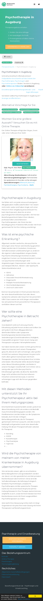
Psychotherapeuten (9, 83)
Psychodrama (23, 185)
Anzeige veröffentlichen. (11, 98)
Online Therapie (8, 559)
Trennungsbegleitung (10, 564)
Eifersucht (24, 182)
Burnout (31, 182)
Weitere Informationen (24, 599)
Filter (8, 57)
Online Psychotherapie (10, 109)
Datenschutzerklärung (10, 574)
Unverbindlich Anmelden (18, 47)
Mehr (32, 185)
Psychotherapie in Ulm (31, 112)
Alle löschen (6, 62)
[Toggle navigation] (34, 4)
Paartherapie (7, 561)
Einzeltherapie (7, 90)
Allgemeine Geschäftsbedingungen (16, 572)
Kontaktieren (22, 164)
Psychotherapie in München (29, 109)
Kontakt (5, 556)
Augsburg (18, 62)
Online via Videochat (15, 86)
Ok (35, 596)
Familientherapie (19, 90)
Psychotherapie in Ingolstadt (12, 112)
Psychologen (20, 81)
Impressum (6, 577)
